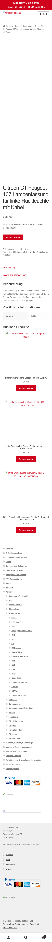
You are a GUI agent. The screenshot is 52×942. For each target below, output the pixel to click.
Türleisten (13, 734)
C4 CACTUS (16, 652)
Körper (18, 26)
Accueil (9, 854)
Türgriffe (12, 725)
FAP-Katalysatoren (14, 579)
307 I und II (16, 622)
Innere (8, 583)
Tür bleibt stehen (16, 721)
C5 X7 (13, 673)
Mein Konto (8, 937)
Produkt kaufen (13, 237)
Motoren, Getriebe (13, 755)
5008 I (14, 626)
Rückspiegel (14, 609)
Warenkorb (40, 935)
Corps (8, 561)
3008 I (14, 617)
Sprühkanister (15, 704)
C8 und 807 (16, 678)
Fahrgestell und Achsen (16, 574)
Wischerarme (14, 738)
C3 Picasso (16, 648)
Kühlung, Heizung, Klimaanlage (19, 742)
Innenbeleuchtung (19, 682)
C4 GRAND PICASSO (20, 656)
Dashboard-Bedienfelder (19, 596)
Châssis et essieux (14, 553)
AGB (8, 859)
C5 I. (13, 665)
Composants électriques (16, 557)
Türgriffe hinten (15, 730)
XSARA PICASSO (18, 695)
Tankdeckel (13, 717)
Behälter (9, 548)
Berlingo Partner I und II (21, 630)
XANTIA (14, 686)
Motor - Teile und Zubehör (17, 751)
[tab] (26, 267)
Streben (12, 712)
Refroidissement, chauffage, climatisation (24, 760)
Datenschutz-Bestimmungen (15, 924)
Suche (26, 937)
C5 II (13, 669)
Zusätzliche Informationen (14, 274)
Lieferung (10, 864)
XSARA (14, 691)
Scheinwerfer (28, 26)
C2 (12, 639)
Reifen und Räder (13, 764)
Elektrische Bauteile (14, 570)
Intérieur (9, 587)
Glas (10, 600)
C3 (12, 643)
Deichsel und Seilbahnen (16, 566)
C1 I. (37, 26)
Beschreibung (9, 267)
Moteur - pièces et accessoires (19, 747)
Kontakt (9, 869)
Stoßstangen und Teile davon (21, 708)
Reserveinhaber (15, 604)
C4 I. (13, 660)
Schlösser (13, 699)
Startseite (9, 26)
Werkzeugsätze (12, 768)
